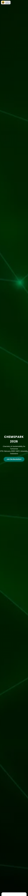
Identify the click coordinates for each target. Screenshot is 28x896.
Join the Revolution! (14, 459)
